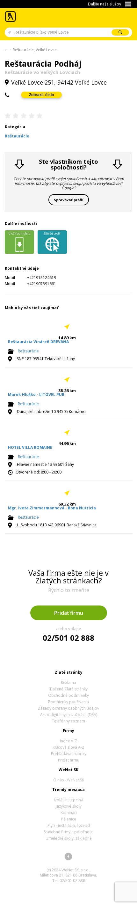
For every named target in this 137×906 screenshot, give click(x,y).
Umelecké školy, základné (69, 838)
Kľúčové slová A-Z (68, 747)
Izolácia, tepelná (68, 800)
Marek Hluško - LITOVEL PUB (36, 394)
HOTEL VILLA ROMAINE (30, 447)
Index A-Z (68, 741)
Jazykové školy (69, 806)
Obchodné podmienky (68, 695)
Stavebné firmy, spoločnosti (69, 832)
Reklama (68, 682)
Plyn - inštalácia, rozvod (68, 825)
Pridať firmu (68, 612)
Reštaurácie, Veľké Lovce (35, 50)
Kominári (69, 812)
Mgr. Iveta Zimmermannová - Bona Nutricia (52, 508)
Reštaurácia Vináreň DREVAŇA (38, 341)
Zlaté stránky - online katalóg (11, 16)
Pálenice (68, 819)
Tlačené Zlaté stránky (68, 689)
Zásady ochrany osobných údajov (68, 708)
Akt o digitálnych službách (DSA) (68, 714)
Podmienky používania (68, 701)
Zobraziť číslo (41, 95)
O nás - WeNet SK (68, 780)
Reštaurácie (28, 351)
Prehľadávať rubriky (68, 753)
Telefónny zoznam (68, 721)
